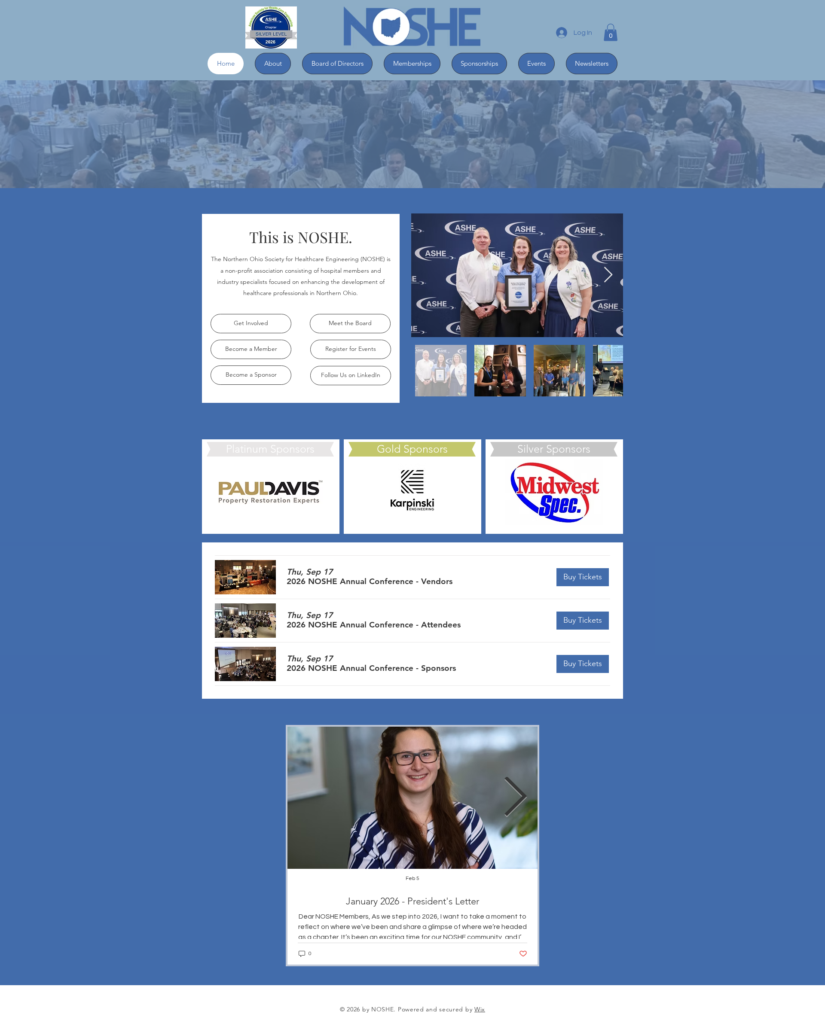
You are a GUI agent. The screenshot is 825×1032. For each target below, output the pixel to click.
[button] (610, 32)
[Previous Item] (309, 798)
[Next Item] (608, 275)
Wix (479, 1009)
